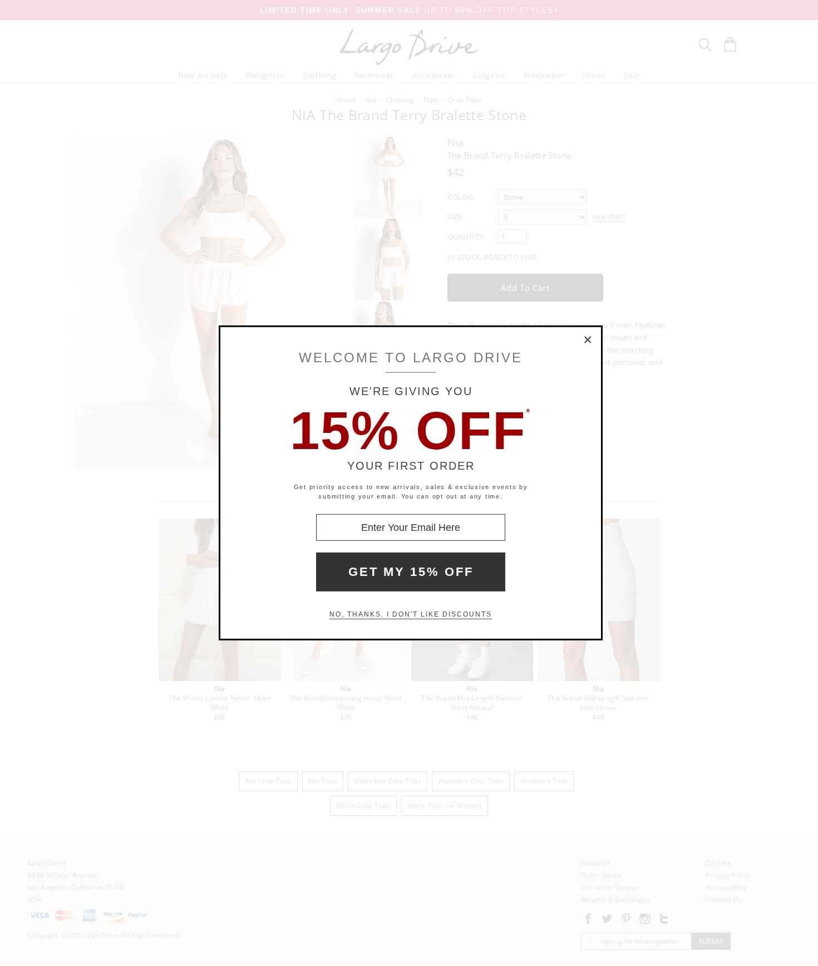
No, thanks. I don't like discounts (410, 614)
